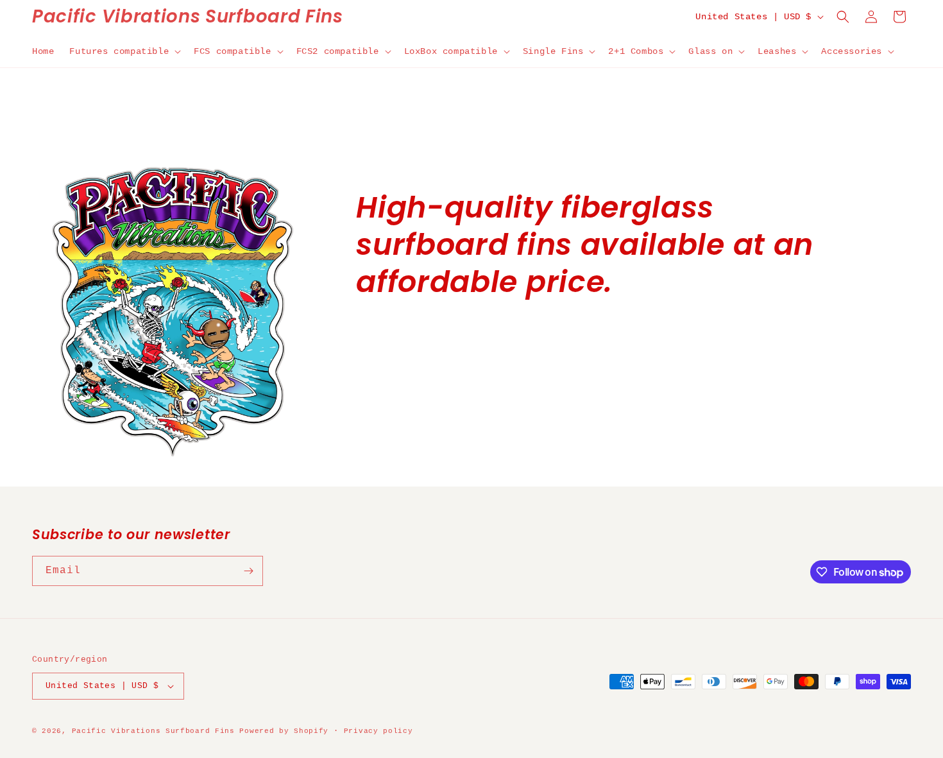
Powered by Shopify (283, 731)
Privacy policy (378, 731)
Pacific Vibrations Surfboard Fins (153, 731)
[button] (124, 51)
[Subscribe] (248, 571)
